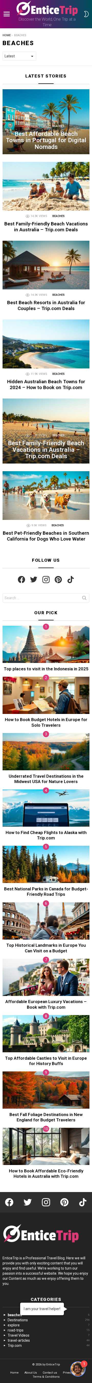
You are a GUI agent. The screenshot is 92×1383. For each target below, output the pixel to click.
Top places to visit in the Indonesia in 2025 (46, 668)
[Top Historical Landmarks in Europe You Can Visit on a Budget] (46, 921)
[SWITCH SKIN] (86, 14)
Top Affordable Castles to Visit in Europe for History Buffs (46, 1061)
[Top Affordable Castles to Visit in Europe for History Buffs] (46, 1033)
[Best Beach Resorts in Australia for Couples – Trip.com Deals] (46, 265)
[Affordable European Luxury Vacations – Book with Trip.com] (46, 977)
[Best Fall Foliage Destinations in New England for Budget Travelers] (46, 1090)
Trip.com (48, 1345)
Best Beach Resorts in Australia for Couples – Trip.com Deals (46, 305)
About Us (31, 1372)
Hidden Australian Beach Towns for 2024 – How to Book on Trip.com (46, 384)
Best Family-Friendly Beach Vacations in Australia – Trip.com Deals (46, 227)
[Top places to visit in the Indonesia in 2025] (46, 644)
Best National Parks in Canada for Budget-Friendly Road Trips (46, 891)
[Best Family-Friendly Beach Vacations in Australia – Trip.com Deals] (46, 186)
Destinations (48, 1320)
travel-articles (48, 1340)
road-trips (48, 1330)
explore (48, 1325)
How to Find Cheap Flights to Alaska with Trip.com (46, 835)
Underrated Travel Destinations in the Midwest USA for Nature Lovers (46, 779)
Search (84, 599)
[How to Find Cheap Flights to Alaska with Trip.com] (46, 808)
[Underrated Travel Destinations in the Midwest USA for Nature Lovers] (46, 751)
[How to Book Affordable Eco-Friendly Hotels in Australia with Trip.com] (46, 1146)
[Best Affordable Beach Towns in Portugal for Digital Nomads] (46, 121)
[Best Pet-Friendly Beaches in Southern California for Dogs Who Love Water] (46, 495)
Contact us (50, 1372)
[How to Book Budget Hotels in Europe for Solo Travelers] (46, 695)
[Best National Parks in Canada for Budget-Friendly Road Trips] (46, 864)
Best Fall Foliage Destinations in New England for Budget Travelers (46, 1117)
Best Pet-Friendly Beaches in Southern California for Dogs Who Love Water (46, 536)
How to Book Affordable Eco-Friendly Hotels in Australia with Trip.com (46, 1173)
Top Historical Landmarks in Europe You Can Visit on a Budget (46, 948)
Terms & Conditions (46, 1376)
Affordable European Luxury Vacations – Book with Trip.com (46, 1004)
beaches (58, 126)
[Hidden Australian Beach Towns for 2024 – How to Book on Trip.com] (46, 343)
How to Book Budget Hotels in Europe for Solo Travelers (46, 722)
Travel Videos (48, 1335)
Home (14, 1372)
